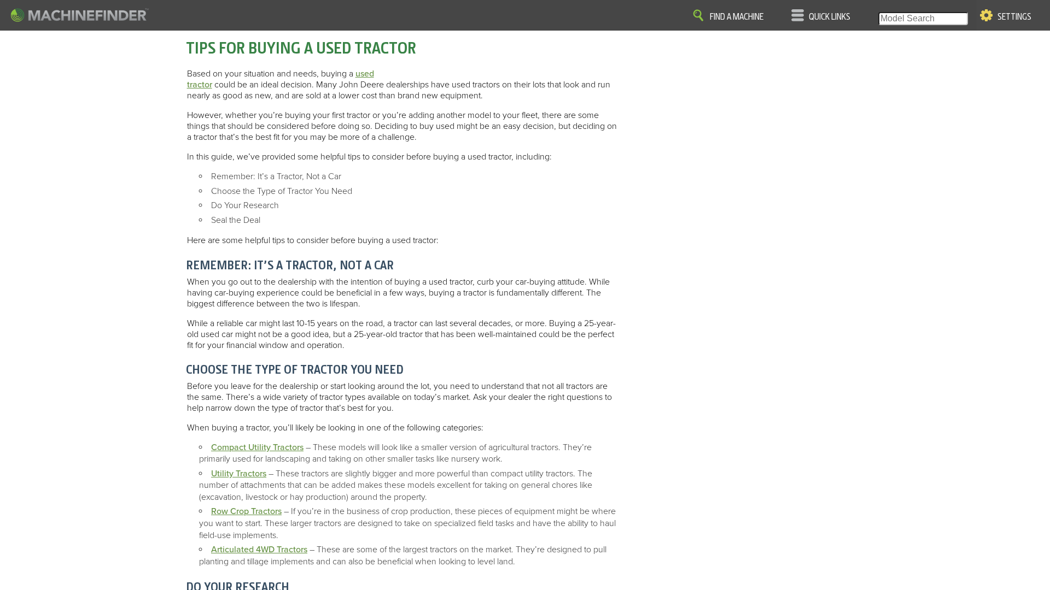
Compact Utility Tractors (257, 447)
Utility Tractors (238, 473)
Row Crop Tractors (246, 511)
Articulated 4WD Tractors (259, 549)
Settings (1014, 17)
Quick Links (829, 17)
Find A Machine (736, 17)
